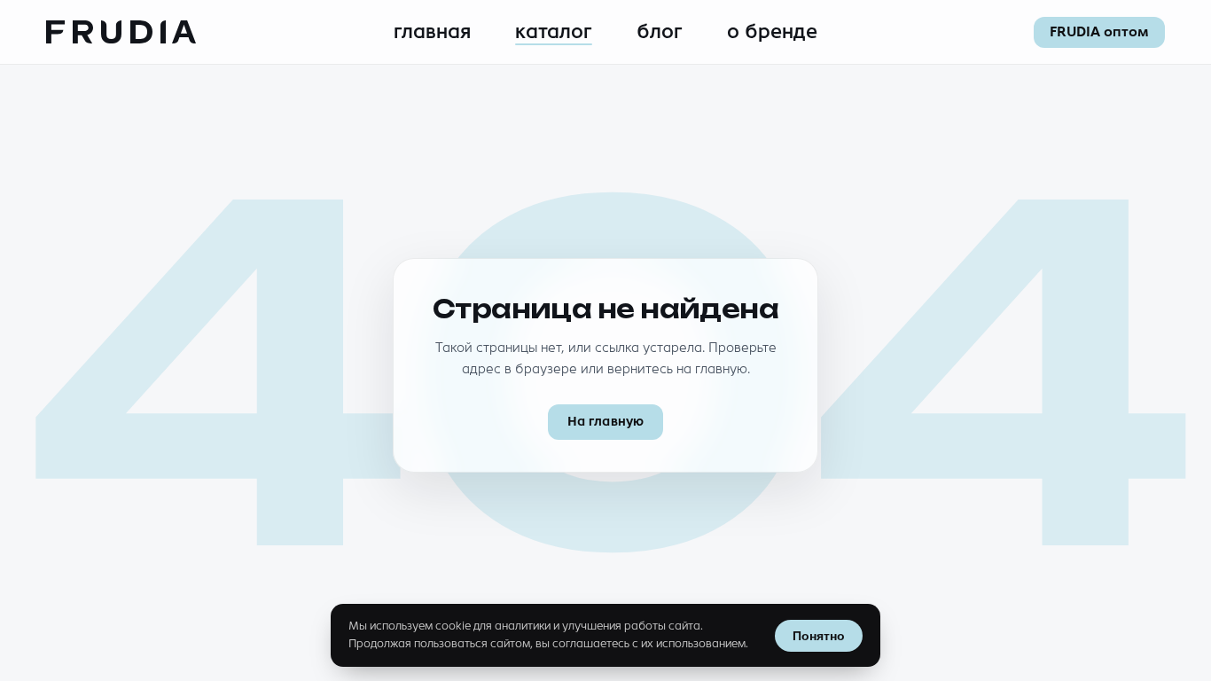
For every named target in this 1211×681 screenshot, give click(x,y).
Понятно (819, 636)
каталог (553, 31)
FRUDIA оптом (1099, 32)
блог (660, 31)
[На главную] (121, 31)
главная (432, 31)
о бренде (772, 31)
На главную (605, 421)
